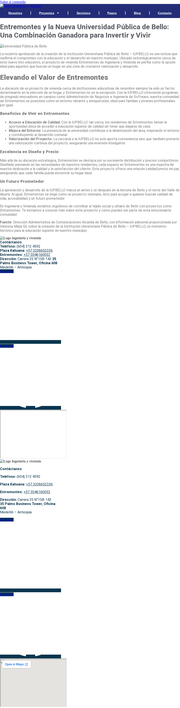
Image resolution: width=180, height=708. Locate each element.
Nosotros (15, 13)
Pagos (112, 13)
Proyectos (46, 13)
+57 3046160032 (36, 255)
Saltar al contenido (13, 2)
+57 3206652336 (39, 250)
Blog (137, 13)
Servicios (83, 13)
